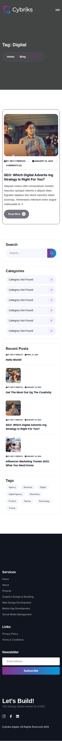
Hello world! (14, 359)
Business (28, 487)
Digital (43, 487)
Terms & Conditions (13, 639)
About (5, 585)
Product (12, 501)
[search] (51, 253)
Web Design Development (16, 602)
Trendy (12, 508)
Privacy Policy (10, 634)
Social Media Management (17, 614)
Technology (44, 501)
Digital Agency (15, 494)
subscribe (31, 670)
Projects (6, 591)
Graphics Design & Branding (18, 596)
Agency (12, 487)
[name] (58, 10)
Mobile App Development (16, 608)
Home (5, 579)
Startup (27, 501)
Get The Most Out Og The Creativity (28, 392)
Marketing (34, 494)
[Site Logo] (17, 9)
